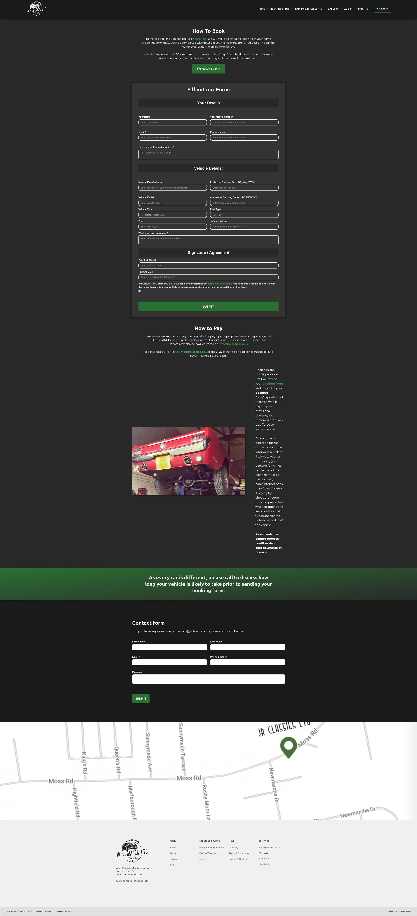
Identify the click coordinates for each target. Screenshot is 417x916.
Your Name (144, 117)
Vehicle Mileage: (219, 221)
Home (173, 847)
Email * (142, 132)
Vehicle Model (146, 197)
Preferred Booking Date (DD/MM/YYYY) (232, 182)
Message (137, 672)
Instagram (264, 858)
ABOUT (348, 9)
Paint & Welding (207, 853)
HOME (261, 9)
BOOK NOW (382, 8)
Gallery (203, 859)
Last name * (216, 641)
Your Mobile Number (221, 117)
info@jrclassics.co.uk (194, 351)
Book (172, 864)
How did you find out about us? (156, 147)
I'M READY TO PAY (208, 68)
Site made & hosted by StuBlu (399, 911)
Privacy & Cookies (238, 859)
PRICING (363, 9)
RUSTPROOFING (280, 9)
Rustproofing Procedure (211, 847)
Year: (141, 221)
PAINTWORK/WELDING (308, 9)
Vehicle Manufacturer (150, 182)
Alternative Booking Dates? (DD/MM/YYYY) (233, 197)
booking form (272, 383)
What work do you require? (153, 233)
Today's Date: (146, 271)
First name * (138, 641)
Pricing (173, 859)
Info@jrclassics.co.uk (269, 847)
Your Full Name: (147, 260)
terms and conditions (220, 283)
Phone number (218, 132)
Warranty (233, 847)
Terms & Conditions (239, 853)
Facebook (264, 864)
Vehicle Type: (145, 209)
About (173, 853)
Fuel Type (215, 209)
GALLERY (333, 9)
